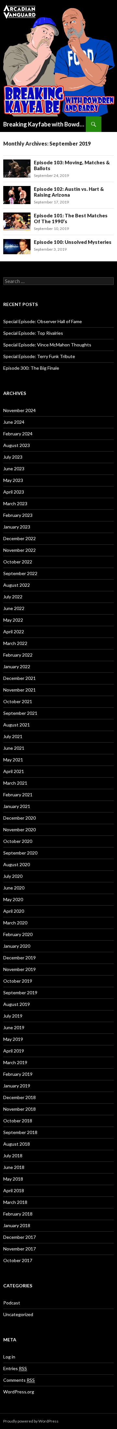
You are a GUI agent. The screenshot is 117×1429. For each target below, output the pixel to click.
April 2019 (13, 1050)
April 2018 (13, 1190)
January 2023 (16, 526)
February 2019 (17, 1074)
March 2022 (15, 643)
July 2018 (12, 1155)
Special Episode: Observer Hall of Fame (42, 321)
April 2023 (13, 492)
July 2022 (12, 596)
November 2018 (19, 1109)
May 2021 (13, 759)
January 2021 (16, 806)
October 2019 (17, 981)
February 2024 (17, 433)
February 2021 (17, 794)
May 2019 (13, 1039)
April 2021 (13, 771)
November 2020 (19, 829)
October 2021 (17, 701)
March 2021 (15, 783)
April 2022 (13, 631)
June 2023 (13, 468)
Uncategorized (18, 1314)
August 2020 (16, 864)
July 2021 (12, 736)
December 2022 (19, 538)
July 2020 (12, 876)
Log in (9, 1356)
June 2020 (13, 887)
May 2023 (13, 480)
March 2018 (15, 1202)
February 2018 (17, 1213)
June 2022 (13, 608)
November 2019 (19, 969)
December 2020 (19, 818)
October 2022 (17, 561)
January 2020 (16, 946)
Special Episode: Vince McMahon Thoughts (47, 344)
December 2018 (19, 1097)
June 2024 (13, 422)
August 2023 (16, 445)
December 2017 (19, 1237)
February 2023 (17, 515)
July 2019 (12, 1016)
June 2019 (13, 1027)
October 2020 (17, 841)
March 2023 (15, 503)
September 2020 (20, 853)
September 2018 (20, 1132)
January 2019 (16, 1085)
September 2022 (20, 573)
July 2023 (12, 457)
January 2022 (16, 666)
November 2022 (19, 550)
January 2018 (16, 1225)
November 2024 (19, 410)
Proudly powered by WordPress (30, 1421)
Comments (19, 1380)
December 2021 (19, 678)
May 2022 (13, 620)
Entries (15, 1368)
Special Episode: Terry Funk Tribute (39, 356)
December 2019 (19, 957)
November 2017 (19, 1248)
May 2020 (13, 899)
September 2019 (20, 992)
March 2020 (15, 922)
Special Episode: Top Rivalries (33, 333)
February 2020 (17, 934)
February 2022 (17, 655)
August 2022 (16, 585)
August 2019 (16, 1004)
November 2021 (19, 690)
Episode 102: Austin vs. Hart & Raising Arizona (69, 192)
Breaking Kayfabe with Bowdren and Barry (44, 124)
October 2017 (17, 1260)
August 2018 (16, 1144)
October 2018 (17, 1120)
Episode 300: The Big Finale (31, 368)
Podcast (11, 1302)
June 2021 (13, 748)
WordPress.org (18, 1391)
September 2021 (20, 713)
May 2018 (13, 1179)
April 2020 (13, 911)
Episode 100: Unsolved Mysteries (72, 242)
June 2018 (13, 1167)
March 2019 (15, 1062)
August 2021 (16, 724)
